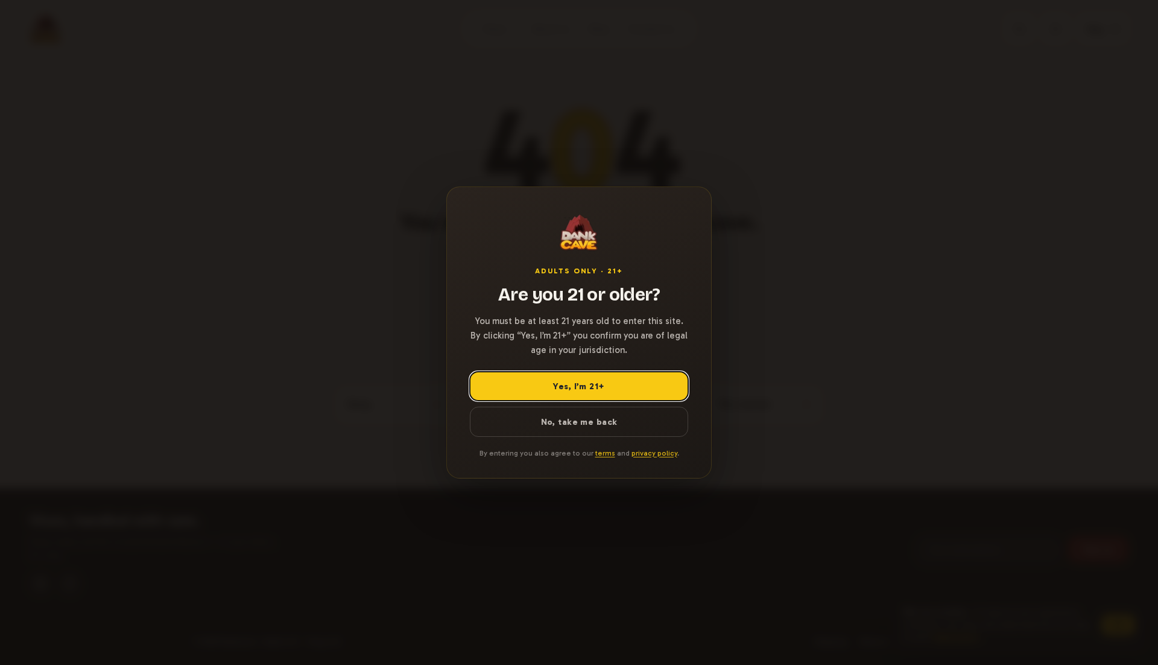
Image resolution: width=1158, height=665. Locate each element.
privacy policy (654, 453)
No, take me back (579, 421)
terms (605, 453)
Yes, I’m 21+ (578, 386)
